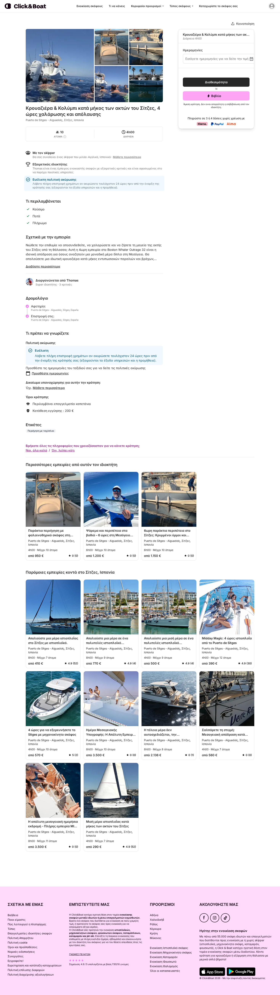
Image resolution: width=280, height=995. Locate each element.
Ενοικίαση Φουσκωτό (163, 961)
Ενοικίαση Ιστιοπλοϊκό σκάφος (169, 947)
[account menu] (271, 6)
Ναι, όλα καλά (36, 450)
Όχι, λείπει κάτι (63, 450)
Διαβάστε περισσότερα (43, 266)
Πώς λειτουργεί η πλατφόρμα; (27, 924)
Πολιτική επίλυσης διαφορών (26, 970)
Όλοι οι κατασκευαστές (165, 970)
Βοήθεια (13, 915)
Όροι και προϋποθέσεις (22, 947)
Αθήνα (154, 915)
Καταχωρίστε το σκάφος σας (218, 6)
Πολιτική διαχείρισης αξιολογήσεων (31, 974)
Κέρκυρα (155, 928)
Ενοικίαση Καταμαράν (164, 957)
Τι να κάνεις (117, 6)
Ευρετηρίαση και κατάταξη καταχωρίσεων (35, 965)
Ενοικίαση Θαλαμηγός (164, 966)
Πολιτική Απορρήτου (20, 938)
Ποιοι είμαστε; (17, 919)
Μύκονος (155, 938)
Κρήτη (154, 933)
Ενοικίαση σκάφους (90, 6)
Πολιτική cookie (17, 942)
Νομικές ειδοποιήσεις (21, 951)
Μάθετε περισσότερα (49, 388)
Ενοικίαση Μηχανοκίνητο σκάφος (171, 952)
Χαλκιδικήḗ (157, 919)
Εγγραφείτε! (15, 960)
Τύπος (11, 928)
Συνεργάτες (15, 956)
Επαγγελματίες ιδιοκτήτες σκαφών (30, 933)
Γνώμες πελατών (79, 954)
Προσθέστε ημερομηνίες (50, 373)
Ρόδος (154, 924)
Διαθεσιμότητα (216, 82)
